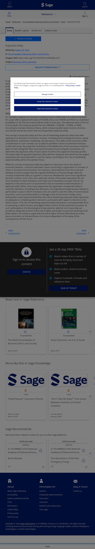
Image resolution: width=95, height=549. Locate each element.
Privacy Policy (70, 85)
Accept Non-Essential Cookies (47, 101)
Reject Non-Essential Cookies (47, 109)
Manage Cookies (47, 94)
